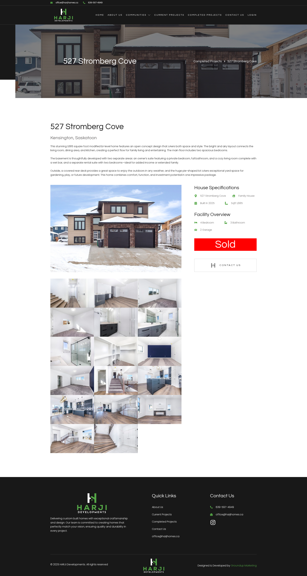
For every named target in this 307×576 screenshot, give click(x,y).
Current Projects (169, 15)
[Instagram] (213, 522)
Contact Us (234, 15)
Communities (136, 15)
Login (252, 15)
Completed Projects (205, 15)
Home (100, 15)
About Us (115, 15)
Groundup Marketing (244, 565)
